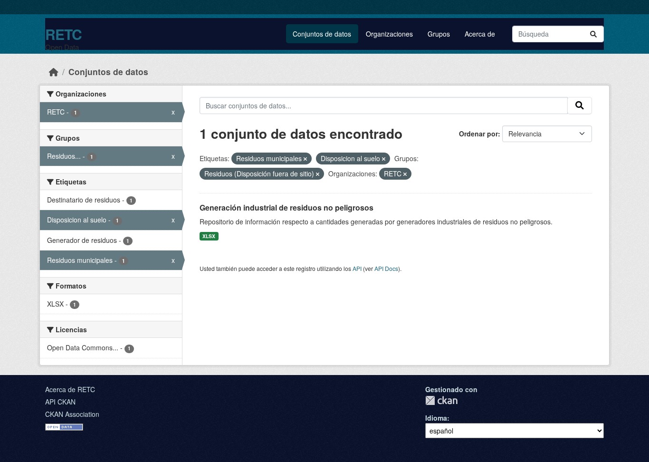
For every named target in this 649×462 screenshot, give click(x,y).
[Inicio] (53, 71)
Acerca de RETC (70, 389)
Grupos (439, 33)
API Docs (386, 268)
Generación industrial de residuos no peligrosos (286, 207)
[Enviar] (593, 34)
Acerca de (480, 33)
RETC (63, 34)
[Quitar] (305, 159)
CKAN (441, 400)
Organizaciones (389, 33)
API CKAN (60, 401)
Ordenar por (478, 133)
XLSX (208, 236)
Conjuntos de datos (322, 33)
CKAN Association (72, 414)
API (357, 268)
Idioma (436, 418)
